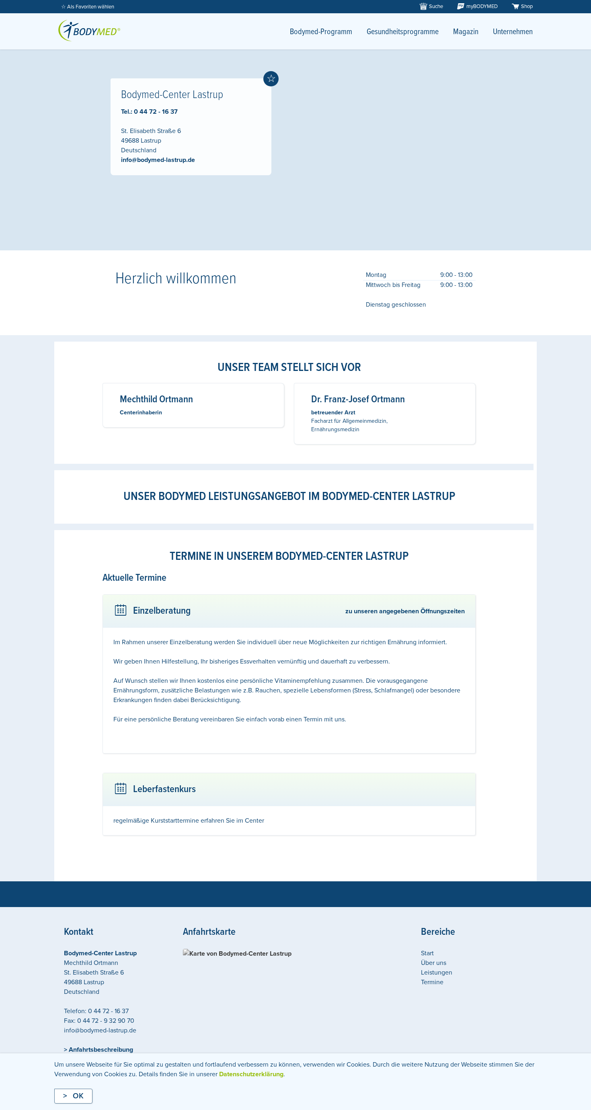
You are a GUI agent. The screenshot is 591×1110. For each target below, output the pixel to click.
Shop (527, 6)
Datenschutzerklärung (251, 1074)
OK (78, 1096)
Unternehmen (513, 32)
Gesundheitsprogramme (403, 32)
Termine (432, 982)
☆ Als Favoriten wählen (87, 7)
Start (427, 953)
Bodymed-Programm (321, 32)
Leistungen (436, 973)
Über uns (433, 963)
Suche (436, 6)
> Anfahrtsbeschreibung (98, 1050)
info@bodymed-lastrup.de (158, 160)
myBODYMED (482, 6)
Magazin (465, 32)
